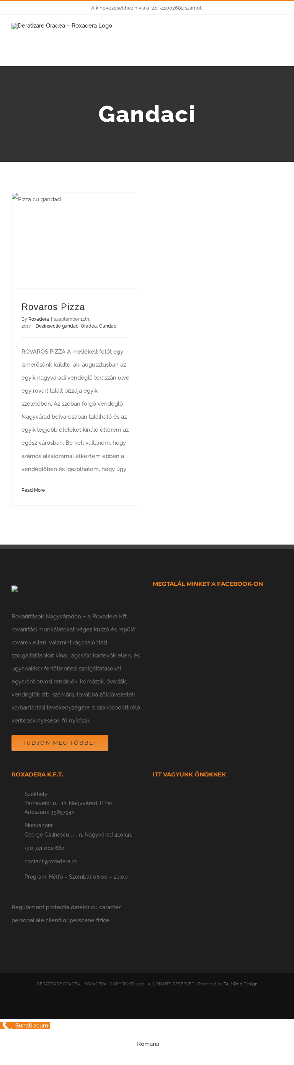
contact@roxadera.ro (50, 861)
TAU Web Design (240, 984)
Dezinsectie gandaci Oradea (66, 326)
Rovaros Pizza (53, 307)
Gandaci (108, 326)
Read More (33, 490)
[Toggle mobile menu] (279, 37)
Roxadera (38, 319)
